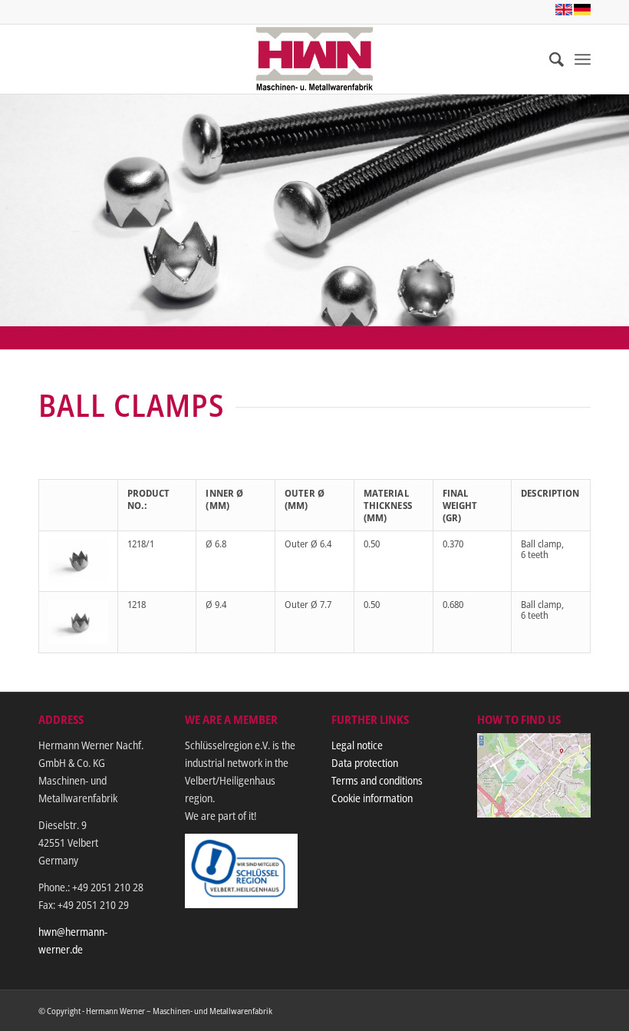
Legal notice (357, 745)
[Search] (549, 59)
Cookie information (372, 798)
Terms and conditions (377, 780)
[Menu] (583, 59)
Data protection (364, 762)
